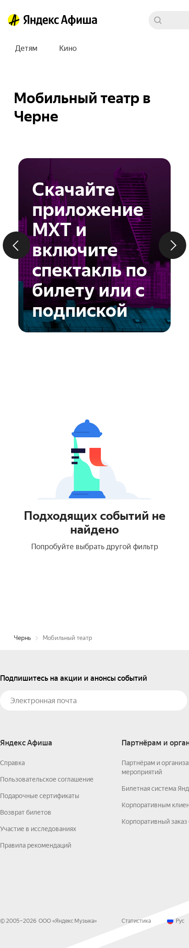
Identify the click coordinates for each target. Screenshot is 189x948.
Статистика (136, 921)
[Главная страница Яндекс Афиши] (14, 20)
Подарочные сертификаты (39, 795)
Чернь (22, 637)
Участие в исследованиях (38, 828)
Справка (12, 762)
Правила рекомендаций (35, 845)
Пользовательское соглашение (47, 779)
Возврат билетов (25, 812)
